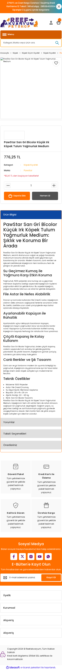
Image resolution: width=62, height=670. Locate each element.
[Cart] (58, 23)
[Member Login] (51, 23)
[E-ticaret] (30, 667)
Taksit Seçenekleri (14, 433)
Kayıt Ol (51, 577)
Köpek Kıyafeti (31, 165)
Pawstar (28, 170)
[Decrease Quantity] (8, 185)
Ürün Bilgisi (9, 214)
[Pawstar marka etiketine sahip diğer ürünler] (14, 135)
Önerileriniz (10, 445)
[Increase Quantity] (54, 185)
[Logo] (19, 23)
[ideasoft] (13, 667)
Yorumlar (9, 422)
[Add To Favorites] (56, 62)
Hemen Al (45, 195)
